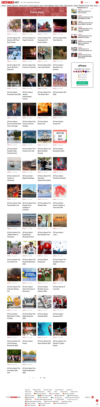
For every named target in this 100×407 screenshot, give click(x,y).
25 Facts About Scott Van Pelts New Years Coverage (14, 124)
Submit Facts (74, 391)
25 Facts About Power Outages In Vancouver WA (59, 205)
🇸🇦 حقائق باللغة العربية (56, 397)
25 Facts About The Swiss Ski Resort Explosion (13, 67)
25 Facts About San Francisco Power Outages (29, 124)
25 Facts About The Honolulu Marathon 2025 (29, 262)
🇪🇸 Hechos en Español (68, 393)
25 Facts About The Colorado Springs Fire (13, 289)
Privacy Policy (64, 391)
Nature (96, 5)
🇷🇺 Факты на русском (44, 403)
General (56, 5)
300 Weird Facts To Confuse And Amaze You (85, 49)
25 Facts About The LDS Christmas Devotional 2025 (13, 343)
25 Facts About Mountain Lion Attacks (58, 67)
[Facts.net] (10, 2)
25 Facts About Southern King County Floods (12, 151)
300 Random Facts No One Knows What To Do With (85, 23)
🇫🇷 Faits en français (54, 393)
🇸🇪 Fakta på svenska (72, 395)
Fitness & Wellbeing (49, 5)
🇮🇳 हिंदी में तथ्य (28, 399)
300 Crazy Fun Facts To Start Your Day (84, 12)
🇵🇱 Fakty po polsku (67, 401)
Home (34, 8)
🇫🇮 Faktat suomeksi (42, 397)
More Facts (28, 393)
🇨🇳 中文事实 (42, 405)
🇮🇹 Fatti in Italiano (29, 395)
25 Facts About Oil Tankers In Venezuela (13, 178)
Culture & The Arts (23, 5)
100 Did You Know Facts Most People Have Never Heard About (85, 56)
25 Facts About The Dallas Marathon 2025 (29, 316)
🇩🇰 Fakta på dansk (59, 395)
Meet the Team (48, 390)
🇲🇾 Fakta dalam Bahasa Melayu (33, 401)
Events (41, 5)
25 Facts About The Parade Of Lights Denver (59, 343)
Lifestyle (75, 5)
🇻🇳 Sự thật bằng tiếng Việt (60, 403)
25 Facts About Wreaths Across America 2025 (43, 289)
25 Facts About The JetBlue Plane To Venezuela (13, 235)
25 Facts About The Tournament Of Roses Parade (44, 40)
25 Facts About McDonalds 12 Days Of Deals (13, 316)
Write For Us (28, 391)
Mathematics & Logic (84, 5)
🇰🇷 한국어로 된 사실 (72, 399)
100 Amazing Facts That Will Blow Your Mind (85, 36)
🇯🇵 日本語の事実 (59, 399)
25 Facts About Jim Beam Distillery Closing (44, 151)
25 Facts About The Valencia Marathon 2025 (29, 370)
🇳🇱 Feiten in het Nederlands (51, 401)
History (61, 5)
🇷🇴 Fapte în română (30, 403)
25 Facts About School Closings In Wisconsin (28, 289)
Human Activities (68, 5)
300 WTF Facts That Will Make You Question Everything (85, 43)
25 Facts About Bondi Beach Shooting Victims (28, 235)
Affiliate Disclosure (39, 391)
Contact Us (69, 390)
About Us (27, 390)
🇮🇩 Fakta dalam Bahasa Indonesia (43, 399)
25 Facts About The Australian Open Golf (13, 370)
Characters (15, 5)
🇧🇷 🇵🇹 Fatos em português (45, 395)
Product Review (59, 390)
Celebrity (9, 5)
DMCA (49, 391)
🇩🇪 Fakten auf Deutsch (40, 393)
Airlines (4, 5)
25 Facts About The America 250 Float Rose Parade (13, 40)
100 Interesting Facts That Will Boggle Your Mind (85, 17)
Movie (91, 5)
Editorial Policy (37, 390)
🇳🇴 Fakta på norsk (29, 397)
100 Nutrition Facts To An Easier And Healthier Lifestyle (85, 30)
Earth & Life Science (34, 5)
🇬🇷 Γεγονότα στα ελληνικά (72, 397)
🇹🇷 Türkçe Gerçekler (30, 405)
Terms (55, 391)
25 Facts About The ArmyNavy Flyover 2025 (59, 262)
